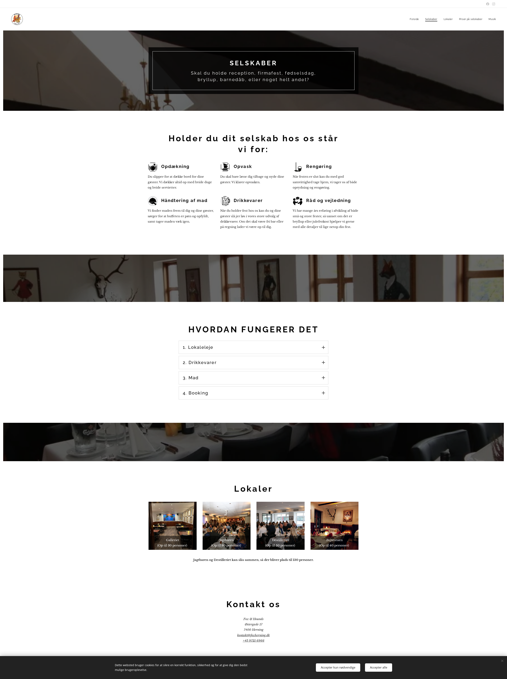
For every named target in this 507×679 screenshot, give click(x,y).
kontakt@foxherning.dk (253, 635)
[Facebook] (487, 4)
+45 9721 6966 (253, 640)
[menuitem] (415, 19)
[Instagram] (493, 4)
